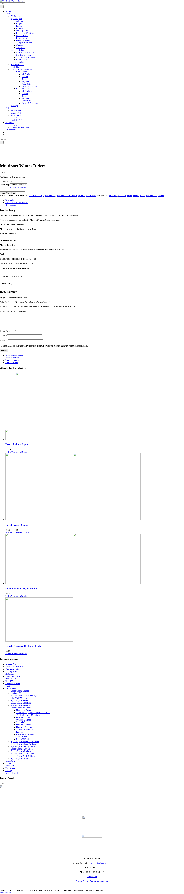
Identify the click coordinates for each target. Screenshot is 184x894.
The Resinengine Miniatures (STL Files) (33, 712)
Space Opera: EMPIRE (21, 703)
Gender (4, 182)
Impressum (92, 876)
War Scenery (10, 679)
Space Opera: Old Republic (22, 753)
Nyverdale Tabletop (24, 710)
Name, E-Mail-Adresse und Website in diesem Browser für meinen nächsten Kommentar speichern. (45, 346)
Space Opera (50, 195)
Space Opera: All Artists (67, 195)
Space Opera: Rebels (87, 195)
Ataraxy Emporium (24, 729)
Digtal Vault (10, 681)
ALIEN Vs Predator (14, 666)
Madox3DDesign (36, 195)
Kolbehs (19, 732)
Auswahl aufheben (18, 187)
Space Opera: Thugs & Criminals (25, 741)
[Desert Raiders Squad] (94, 406)
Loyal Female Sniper (16, 524)
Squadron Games (12, 683)
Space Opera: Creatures (21, 758)
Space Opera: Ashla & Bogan (23, 756)
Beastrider (113, 195)
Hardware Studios (24, 727)
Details (24, 452)
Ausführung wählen (13, 532)
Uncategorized (11, 773)
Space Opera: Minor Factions (23, 744)
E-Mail (4, 341)
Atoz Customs (22, 737)
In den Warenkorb (8, 193)
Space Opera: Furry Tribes (22, 749)
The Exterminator (12, 676)
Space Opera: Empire (20, 691)
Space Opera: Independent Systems (26, 695)
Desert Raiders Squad (17, 444)
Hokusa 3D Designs (24, 717)
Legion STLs (16, 693)
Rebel (129, 195)
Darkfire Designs (23, 724)
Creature (122, 195)
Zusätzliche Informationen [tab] (16, 202)
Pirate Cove (10, 766)
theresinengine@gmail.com (99, 863)
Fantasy (8, 763)
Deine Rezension (8, 331)
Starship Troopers (12, 671)
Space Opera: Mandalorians (22, 751)
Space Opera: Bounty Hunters (23, 746)
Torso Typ (5, 184)
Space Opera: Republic (20, 705)
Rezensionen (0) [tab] (12, 205)
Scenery (8, 770)
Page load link (6, 893)
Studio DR (20, 722)
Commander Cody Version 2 (21, 588)
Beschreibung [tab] (11, 200)
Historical (9, 674)
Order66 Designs (23, 720)
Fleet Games (10, 768)
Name (3, 336)
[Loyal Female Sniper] (94, 487)
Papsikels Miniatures (25, 734)
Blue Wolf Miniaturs (19, 698)
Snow (142, 195)
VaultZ (8, 686)
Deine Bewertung (8, 311)
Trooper (161, 195)
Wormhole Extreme (13, 669)
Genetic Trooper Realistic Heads (23, 646)
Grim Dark (10, 761)
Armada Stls (10, 664)
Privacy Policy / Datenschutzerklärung (92, 881)
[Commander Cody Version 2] (94, 559)
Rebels (136, 195)
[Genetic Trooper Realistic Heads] (94, 619)
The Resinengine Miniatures (28, 715)
